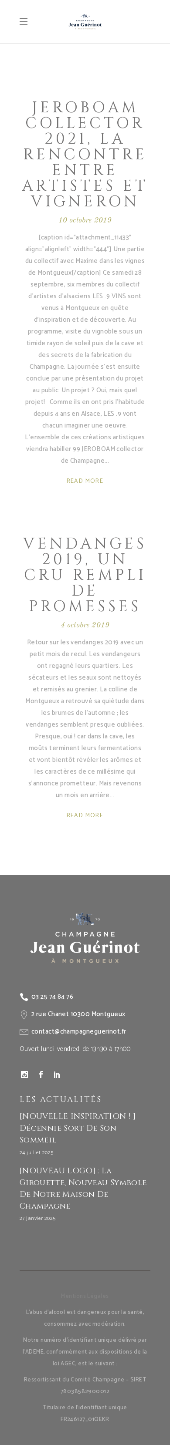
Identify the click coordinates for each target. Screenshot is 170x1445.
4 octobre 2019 (85, 625)
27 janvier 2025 (38, 1218)
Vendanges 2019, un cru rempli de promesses (85, 575)
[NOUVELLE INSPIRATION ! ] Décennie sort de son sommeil (78, 1128)
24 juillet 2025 (37, 1153)
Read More (85, 481)
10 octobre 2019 (85, 220)
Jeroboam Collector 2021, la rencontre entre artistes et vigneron (85, 155)
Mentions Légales (85, 1296)
